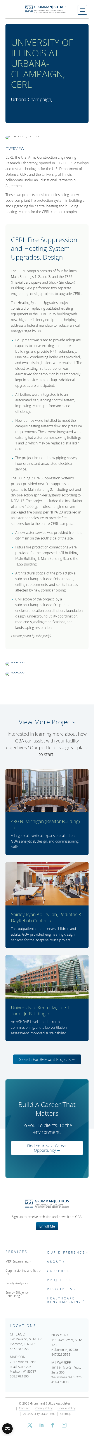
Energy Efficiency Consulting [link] (16, 1294)
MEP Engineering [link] (16, 1261)
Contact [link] (24, 1408)
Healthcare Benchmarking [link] (64, 1300)
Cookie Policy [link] (66, 1408)
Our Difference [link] (66, 1252)
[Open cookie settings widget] (7, 1428)
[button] (30, 1425)
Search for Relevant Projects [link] (45, 1059)
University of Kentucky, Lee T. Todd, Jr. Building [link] (41, 1010)
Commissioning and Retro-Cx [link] (23, 1272)
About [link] (54, 1262)
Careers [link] (56, 1271)
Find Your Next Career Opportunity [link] (47, 1148)
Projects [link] (57, 1280)
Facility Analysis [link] (15, 1283)
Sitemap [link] (65, 1414)
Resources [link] (60, 1289)
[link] (47, 9)
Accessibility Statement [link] (39, 1414)
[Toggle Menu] (82, 10)
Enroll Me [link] (47, 1226)
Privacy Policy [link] (43, 1408)
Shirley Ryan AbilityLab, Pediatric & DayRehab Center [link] (46, 917)
